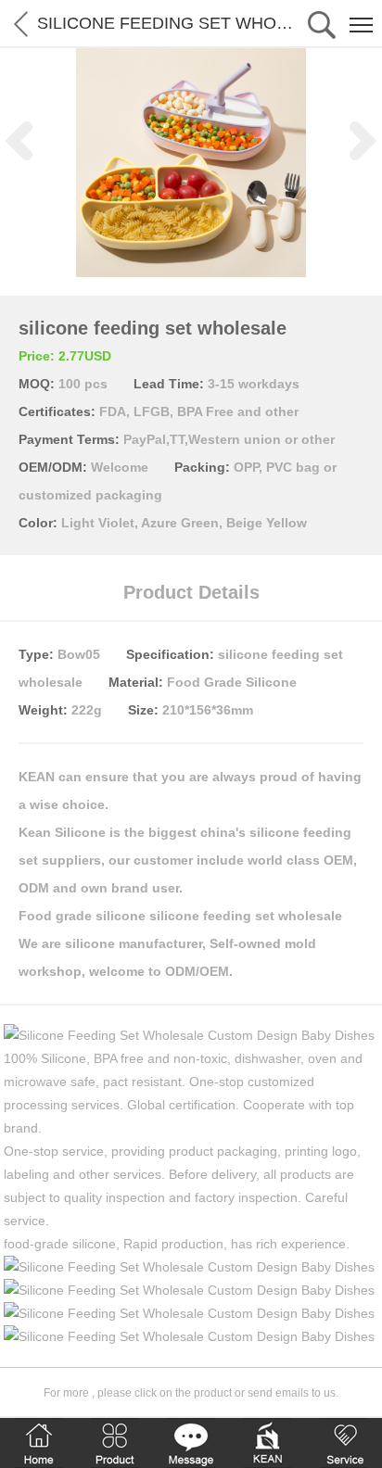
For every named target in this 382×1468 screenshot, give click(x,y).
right (363, 141)
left (18, 141)
